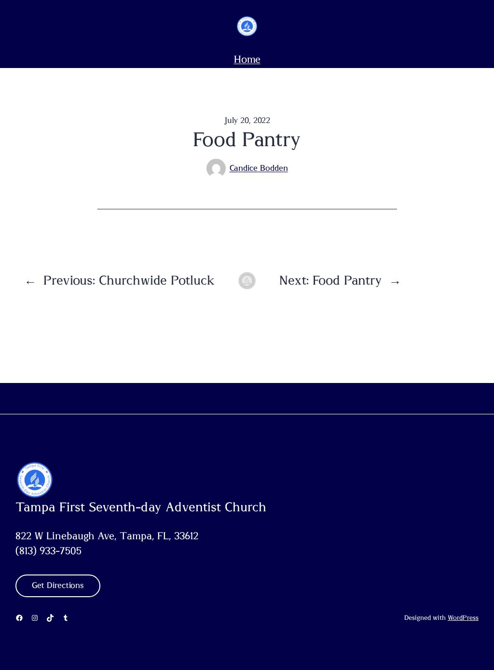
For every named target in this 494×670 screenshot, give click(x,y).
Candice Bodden (259, 168)
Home (247, 60)
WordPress (463, 618)
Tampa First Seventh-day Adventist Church (140, 507)
